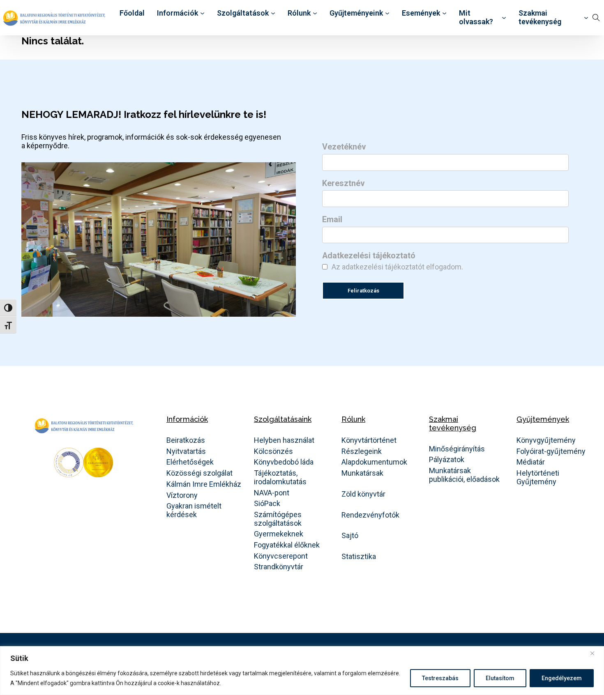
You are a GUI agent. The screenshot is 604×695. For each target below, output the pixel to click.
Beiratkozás (185, 440)
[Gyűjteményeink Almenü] (387, 13)
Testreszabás (440, 678)
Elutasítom (500, 678)
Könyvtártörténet (369, 440)
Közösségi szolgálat (199, 473)
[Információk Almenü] (202, 13)
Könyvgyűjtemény (546, 440)
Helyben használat (284, 440)
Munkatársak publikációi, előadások (464, 475)
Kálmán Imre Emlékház (203, 484)
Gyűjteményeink (356, 13)
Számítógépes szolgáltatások (278, 519)
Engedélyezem (562, 678)
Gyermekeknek (278, 534)
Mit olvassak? (476, 17)
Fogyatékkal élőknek (287, 545)
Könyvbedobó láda (284, 462)
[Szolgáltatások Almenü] (273, 13)
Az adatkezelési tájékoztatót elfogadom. (397, 267)
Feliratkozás (363, 291)
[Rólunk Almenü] (315, 13)
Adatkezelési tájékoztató (368, 255)
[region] (302, 670)
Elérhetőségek (190, 462)
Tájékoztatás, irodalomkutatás (280, 477)
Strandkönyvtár (278, 567)
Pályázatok (446, 460)
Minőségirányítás (457, 449)
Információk (177, 13)
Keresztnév (343, 183)
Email (332, 219)
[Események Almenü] (444, 13)
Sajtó (349, 536)
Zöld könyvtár (363, 494)
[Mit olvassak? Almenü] (504, 18)
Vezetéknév (344, 147)
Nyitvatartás (186, 451)
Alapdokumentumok (374, 462)
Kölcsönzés (273, 451)
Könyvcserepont (281, 556)
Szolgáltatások (243, 13)
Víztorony (182, 495)
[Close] (595, 653)
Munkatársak (362, 473)
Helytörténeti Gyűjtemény (537, 477)
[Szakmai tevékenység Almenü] (586, 18)
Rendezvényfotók (370, 515)
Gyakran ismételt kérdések (193, 510)
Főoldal (132, 13)
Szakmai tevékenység (540, 17)
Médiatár (530, 462)
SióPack (267, 503)
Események (421, 13)
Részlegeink (361, 451)
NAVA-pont (271, 493)
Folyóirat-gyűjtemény (551, 451)
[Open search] (596, 17)
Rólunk (299, 13)
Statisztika (358, 556)
